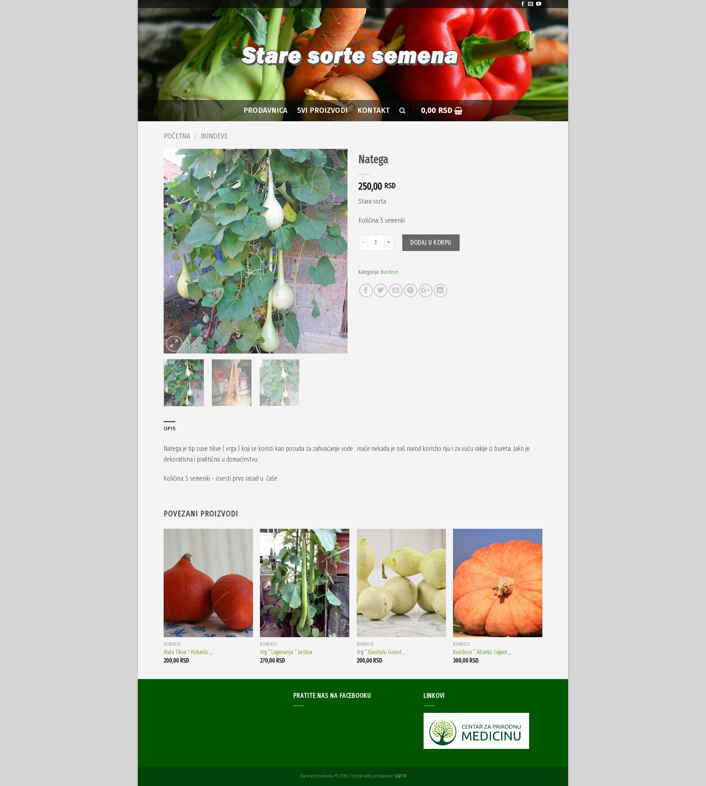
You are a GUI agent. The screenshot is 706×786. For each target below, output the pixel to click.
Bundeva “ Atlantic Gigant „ (482, 652)
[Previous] (176, 251)
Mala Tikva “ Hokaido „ (188, 652)
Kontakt (373, 110)
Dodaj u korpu (430, 242)
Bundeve (214, 136)
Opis (169, 429)
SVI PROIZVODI (322, 110)
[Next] (334, 251)
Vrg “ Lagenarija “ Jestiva (286, 652)
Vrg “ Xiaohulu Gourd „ (381, 652)
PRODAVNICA (265, 110)
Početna (177, 136)
